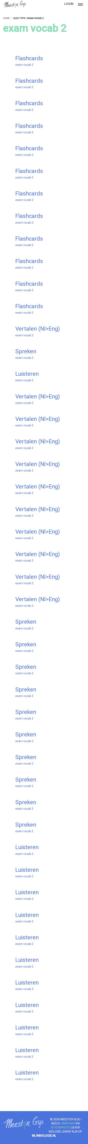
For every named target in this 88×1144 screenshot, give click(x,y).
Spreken (25, 351)
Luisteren (27, 373)
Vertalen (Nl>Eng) (37, 328)
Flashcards (29, 58)
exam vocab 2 (24, 64)
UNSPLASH (68, 1123)
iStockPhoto (60, 1127)
